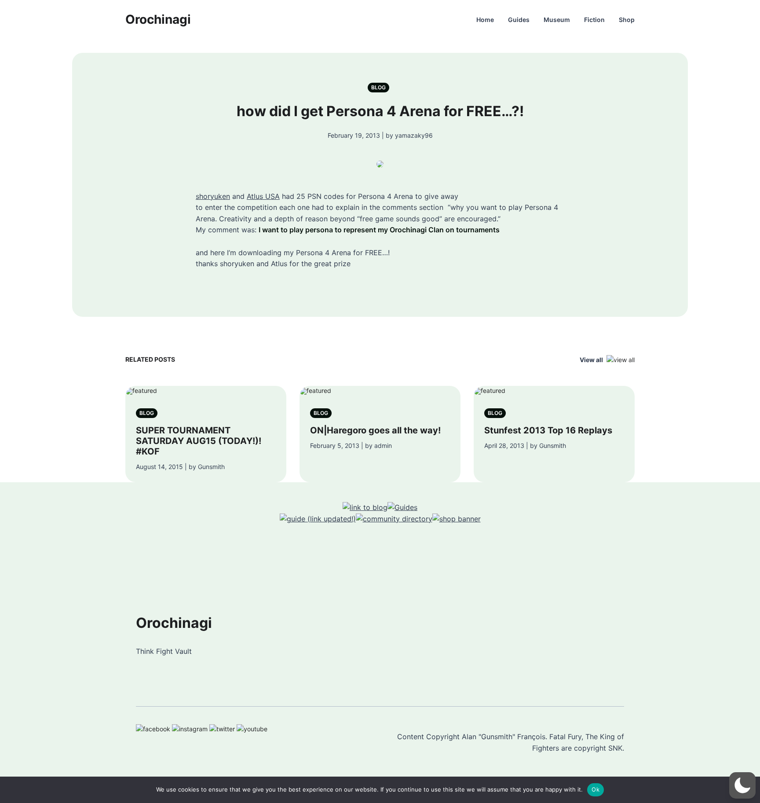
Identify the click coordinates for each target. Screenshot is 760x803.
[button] (742, 785)
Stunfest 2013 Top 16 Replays (548, 430)
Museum (557, 19)
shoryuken (213, 196)
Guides (519, 19)
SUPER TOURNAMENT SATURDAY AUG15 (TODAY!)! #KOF (198, 441)
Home (485, 19)
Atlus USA (263, 196)
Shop (627, 19)
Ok (595, 789)
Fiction (594, 19)
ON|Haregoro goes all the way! (375, 430)
